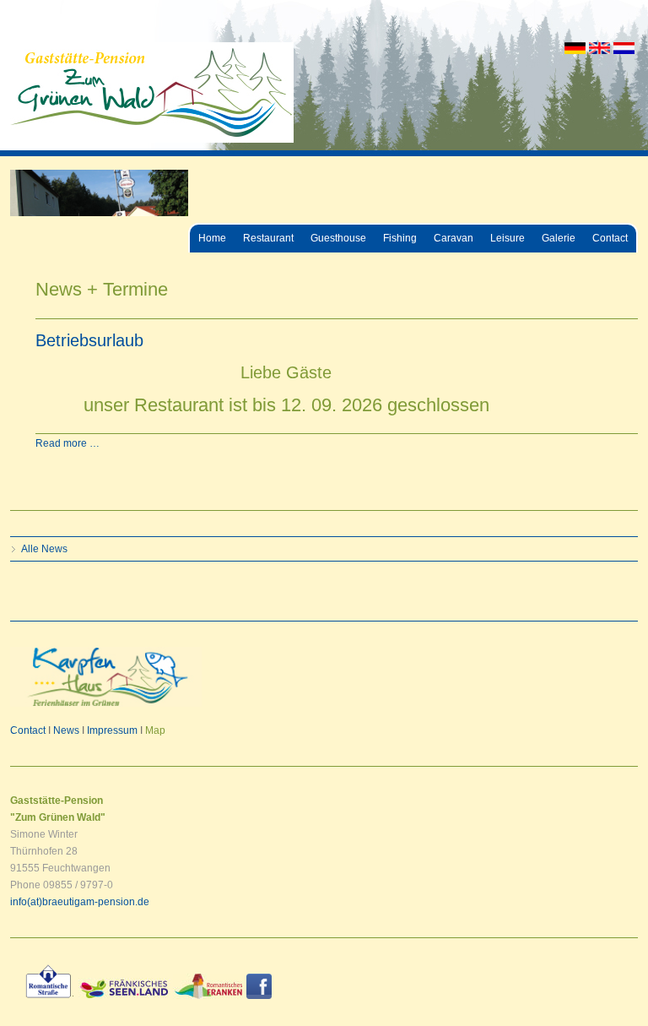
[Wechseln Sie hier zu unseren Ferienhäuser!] (106, 703)
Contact (610, 238)
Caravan (453, 238)
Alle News (44, 549)
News (66, 730)
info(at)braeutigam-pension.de (79, 902)
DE (575, 48)
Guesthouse (338, 238)
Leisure (507, 238)
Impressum (112, 730)
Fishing (400, 238)
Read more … (67, 443)
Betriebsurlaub (89, 340)
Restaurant (268, 238)
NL (623, 48)
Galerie (558, 238)
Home (212, 238)
